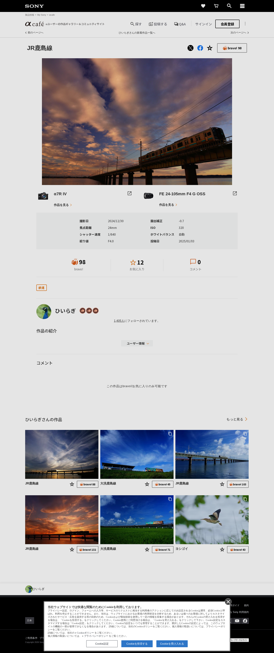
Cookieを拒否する (137, 643)
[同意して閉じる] (228, 601)
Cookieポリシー (85, 633)
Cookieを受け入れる (172, 643)
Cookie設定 (102, 643)
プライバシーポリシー (96, 636)
